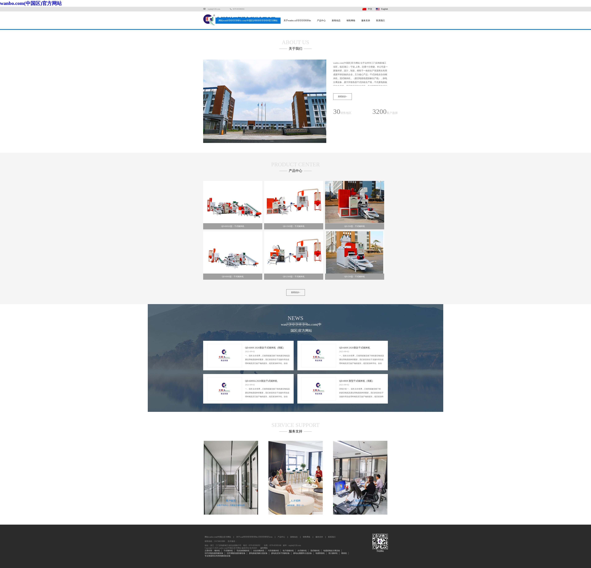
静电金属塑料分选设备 (302, 553)
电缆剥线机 (320, 553)
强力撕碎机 (333, 553)
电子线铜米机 (288, 551)
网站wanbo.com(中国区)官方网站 (218, 537)
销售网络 (351, 20)
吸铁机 (344, 553)
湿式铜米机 (315, 551)
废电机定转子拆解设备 (280, 553)
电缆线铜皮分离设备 (331, 551)
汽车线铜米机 (273, 551)
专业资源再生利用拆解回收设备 (218, 556)
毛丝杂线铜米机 (243, 551)
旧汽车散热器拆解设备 (214, 553)
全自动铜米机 (258, 551)
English (384, 9)
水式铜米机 (302, 551)
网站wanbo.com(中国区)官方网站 (248, 20)
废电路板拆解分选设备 (258, 553)
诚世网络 (264, 548)
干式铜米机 (228, 551)
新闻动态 (336, 20)
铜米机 (217, 551)
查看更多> (342, 96)
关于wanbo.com (297, 20)
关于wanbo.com (254, 537)
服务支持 (365, 20)
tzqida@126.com (214, 9)
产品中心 (321, 20)
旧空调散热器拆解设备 (236, 553)
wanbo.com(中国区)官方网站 (31, 3)
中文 (370, 9)
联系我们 (380, 20)
